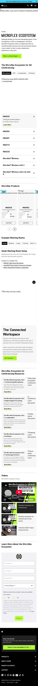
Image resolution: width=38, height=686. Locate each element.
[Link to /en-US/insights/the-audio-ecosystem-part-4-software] (19, 440)
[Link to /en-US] (5, 5)
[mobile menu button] (35, 5)
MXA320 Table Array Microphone (13, 263)
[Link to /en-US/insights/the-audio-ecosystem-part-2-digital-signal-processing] (19, 403)
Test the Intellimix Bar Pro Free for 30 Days (19, 1)
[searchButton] (28, 5)
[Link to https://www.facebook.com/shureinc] (2, 675)
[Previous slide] (9, 229)
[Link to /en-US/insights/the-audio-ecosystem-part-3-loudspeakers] (19, 421)
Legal (16, 682)
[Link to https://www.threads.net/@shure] (23, 675)
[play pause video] (34, 282)
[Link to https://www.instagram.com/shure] (8, 675)
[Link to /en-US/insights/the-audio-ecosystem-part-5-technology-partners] (19, 458)
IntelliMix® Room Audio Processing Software (17, 265)
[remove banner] (36, 1)
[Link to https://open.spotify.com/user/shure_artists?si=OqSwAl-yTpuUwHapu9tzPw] (14, 675)
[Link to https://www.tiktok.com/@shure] (20, 675)
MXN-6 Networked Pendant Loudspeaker (16, 268)
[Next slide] (14, 229)
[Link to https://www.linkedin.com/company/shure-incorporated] (11, 675)
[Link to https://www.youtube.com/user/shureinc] (16, 675)
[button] (8, 211)
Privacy (3, 682)
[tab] (6, 73)
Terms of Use (10, 682)
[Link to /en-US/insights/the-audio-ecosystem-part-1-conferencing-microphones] (19, 385)
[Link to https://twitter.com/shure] (5, 675)
